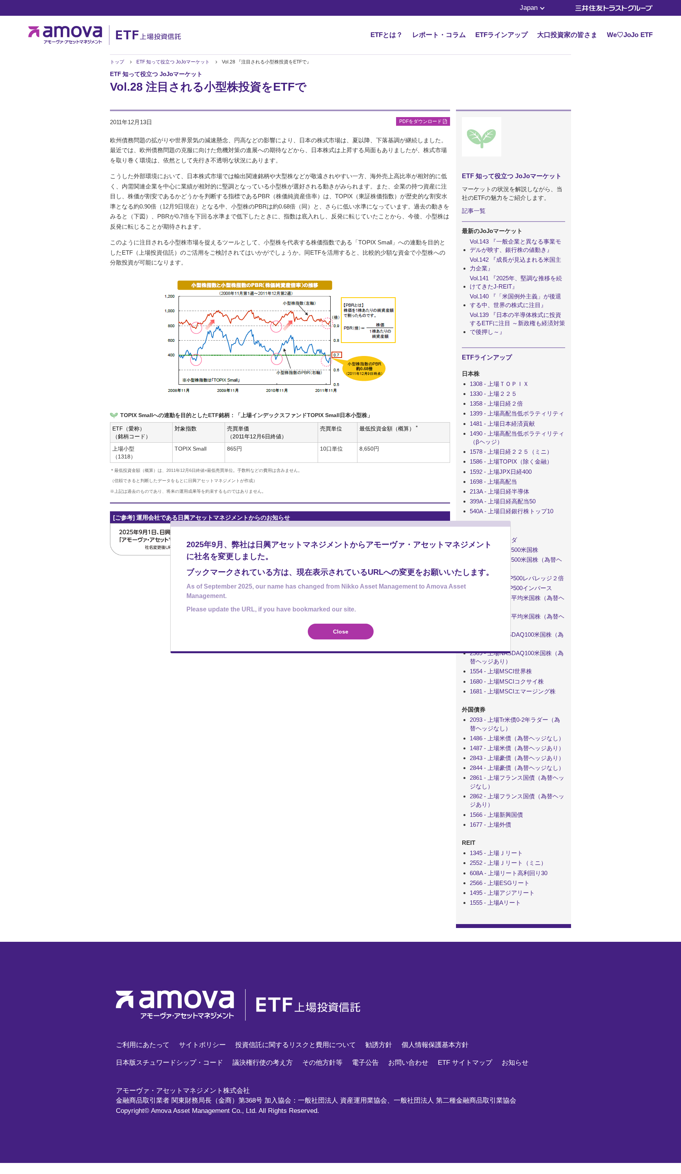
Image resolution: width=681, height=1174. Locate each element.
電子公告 (365, 1062)
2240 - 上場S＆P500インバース (511, 588)
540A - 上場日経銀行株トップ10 (511, 511)
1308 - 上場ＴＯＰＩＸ (499, 383)
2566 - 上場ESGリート (500, 883)
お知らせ (515, 1062)
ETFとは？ (386, 35)
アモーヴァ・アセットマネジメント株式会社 (183, 1090)
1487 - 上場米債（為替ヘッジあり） (517, 748)
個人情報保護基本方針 (435, 1045)
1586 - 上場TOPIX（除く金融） (511, 461)
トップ (117, 62)
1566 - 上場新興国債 (496, 814)
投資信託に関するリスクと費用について (295, 1045)
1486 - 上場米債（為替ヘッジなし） (517, 738)
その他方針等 (322, 1062)
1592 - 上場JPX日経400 (501, 471)
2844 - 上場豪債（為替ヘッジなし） (517, 767)
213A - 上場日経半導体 (499, 491)
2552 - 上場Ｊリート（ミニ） (508, 862)
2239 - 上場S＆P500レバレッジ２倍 (517, 578)
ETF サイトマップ (465, 1062)
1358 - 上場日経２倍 (496, 403)
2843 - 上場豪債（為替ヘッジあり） (517, 758)
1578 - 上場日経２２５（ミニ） (511, 451)
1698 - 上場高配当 (493, 481)
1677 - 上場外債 (490, 824)
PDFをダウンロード (421, 121)
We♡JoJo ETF (630, 35)
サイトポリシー (202, 1045)
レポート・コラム (439, 35)
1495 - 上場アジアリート (502, 892)
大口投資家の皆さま (567, 35)
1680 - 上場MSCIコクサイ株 (507, 681)
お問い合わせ (408, 1062)
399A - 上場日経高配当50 (503, 501)
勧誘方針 (378, 1045)
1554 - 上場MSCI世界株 (501, 671)
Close (340, 631)
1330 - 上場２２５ (493, 393)
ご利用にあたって (142, 1045)
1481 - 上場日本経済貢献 (502, 423)
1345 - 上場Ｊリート (496, 853)
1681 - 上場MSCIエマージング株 (513, 691)
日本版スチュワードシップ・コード (169, 1062)
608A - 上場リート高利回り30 (508, 873)
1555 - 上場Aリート (495, 902)
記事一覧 (474, 210)
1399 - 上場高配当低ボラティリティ (517, 413)
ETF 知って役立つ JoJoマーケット (173, 62)
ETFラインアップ (501, 35)
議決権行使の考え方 (263, 1062)
